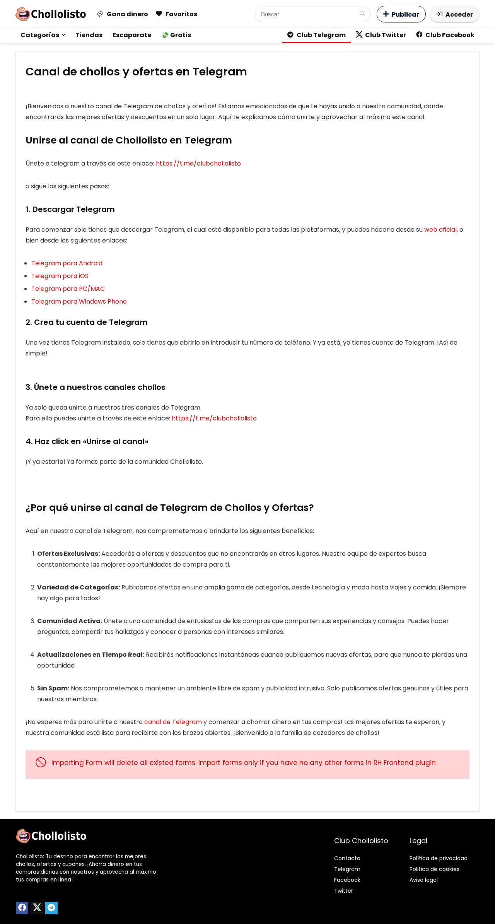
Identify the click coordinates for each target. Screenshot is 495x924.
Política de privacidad (439, 858)
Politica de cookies (434, 869)
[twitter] (37, 908)
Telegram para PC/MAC (68, 288)
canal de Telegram (173, 721)
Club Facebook (449, 35)
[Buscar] (362, 14)
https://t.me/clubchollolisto (199, 163)
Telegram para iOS (60, 276)
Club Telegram (320, 35)
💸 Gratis (176, 35)
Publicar (405, 14)
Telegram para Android (66, 263)
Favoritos (180, 14)
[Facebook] (22, 908)
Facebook (347, 880)
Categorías (39, 35)
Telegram (347, 869)
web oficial (440, 229)
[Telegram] (51, 908)
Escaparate (132, 35)
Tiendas (88, 35)
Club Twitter (385, 35)
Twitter (343, 891)
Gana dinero (127, 14)
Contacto (347, 858)
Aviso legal (424, 880)
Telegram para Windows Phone (79, 301)
